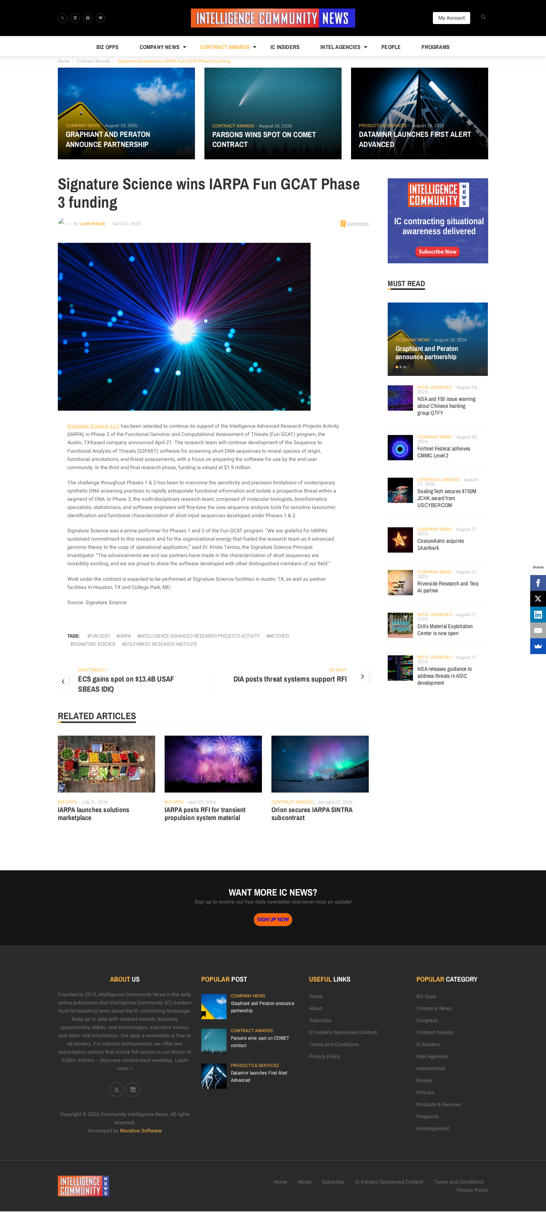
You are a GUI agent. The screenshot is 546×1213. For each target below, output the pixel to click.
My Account (451, 18)
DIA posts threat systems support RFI (290, 679)
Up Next (338, 670)
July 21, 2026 (94, 802)
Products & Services (383, 126)
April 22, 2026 (202, 802)
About (315, 1008)
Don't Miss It (92, 670)
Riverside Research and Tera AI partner (447, 586)
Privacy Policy (324, 1056)
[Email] (538, 630)
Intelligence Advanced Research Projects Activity (200, 635)
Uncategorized (432, 1128)
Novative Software (141, 1131)
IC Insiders (285, 47)
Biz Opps (107, 47)
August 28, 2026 (121, 125)
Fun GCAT (100, 635)
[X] (538, 599)
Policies (425, 1092)
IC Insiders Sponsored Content (343, 1032)
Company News (159, 47)
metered (279, 635)
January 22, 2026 (335, 802)
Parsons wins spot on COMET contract (264, 139)
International (430, 1068)
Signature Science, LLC (93, 426)
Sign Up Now (273, 919)
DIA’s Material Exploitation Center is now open (445, 629)
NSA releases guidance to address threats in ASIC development (444, 676)
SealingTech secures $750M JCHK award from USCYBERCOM (446, 498)
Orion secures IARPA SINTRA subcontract (311, 814)
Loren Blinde (92, 223)
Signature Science (94, 643)
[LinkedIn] (538, 614)
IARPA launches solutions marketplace (94, 814)
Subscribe (320, 1020)
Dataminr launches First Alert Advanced (415, 139)
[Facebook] (538, 583)
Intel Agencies (340, 47)
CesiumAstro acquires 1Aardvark (440, 544)
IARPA (125, 635)
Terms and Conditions (334, 1044)
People (391, 47)
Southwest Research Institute (160, 643)
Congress (427, 1020)
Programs (436, 47)
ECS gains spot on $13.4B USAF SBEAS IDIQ (126, 684)
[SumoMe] (538, 646)
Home (64, 61)
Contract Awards (225, 47)
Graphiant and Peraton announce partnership (108, 139)
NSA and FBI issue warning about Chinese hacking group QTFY (446, 406)
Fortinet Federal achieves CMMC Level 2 (443, 451)
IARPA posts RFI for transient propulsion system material (205, 814)
